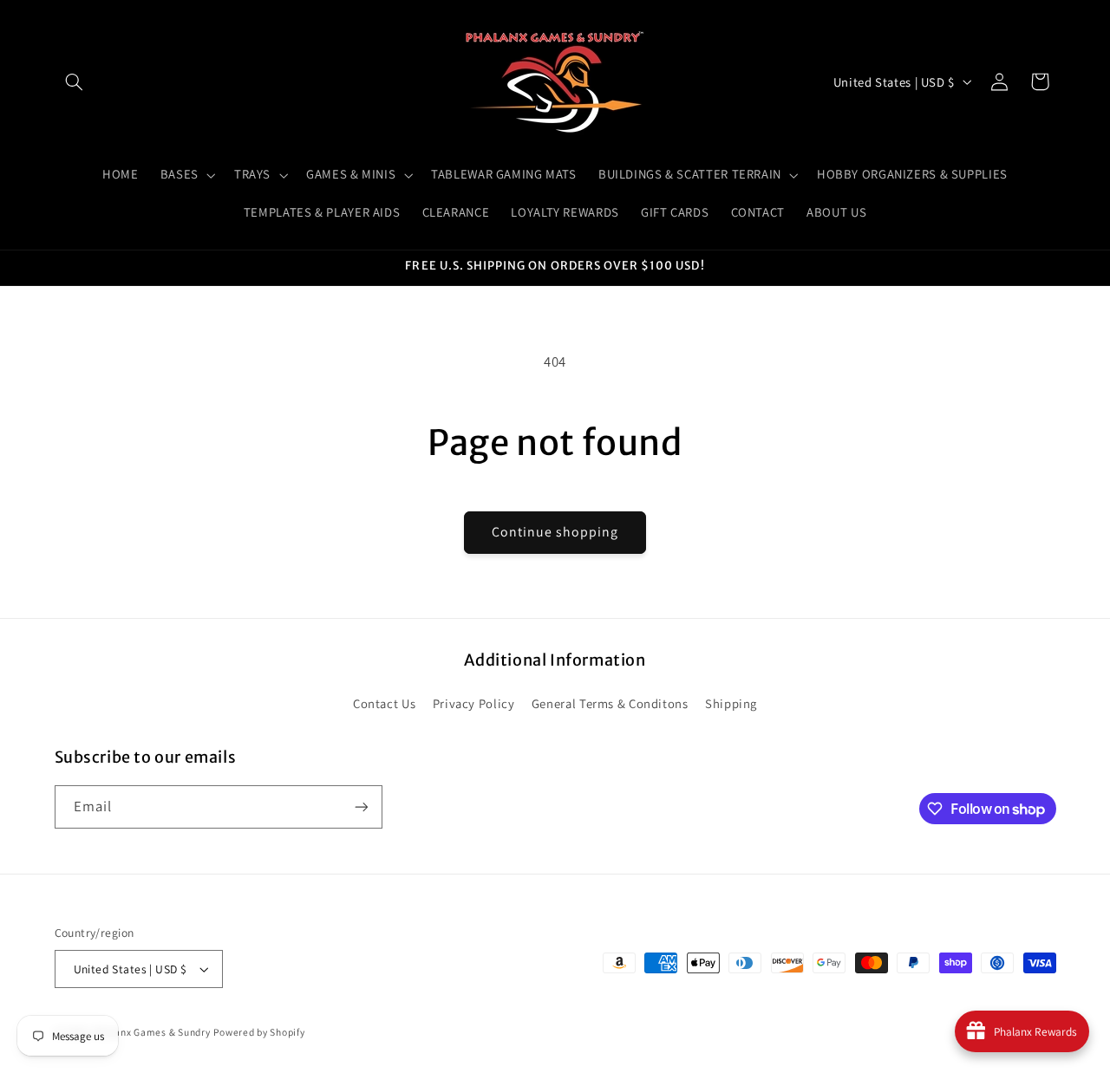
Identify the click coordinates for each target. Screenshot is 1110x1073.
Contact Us (384, 703)
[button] (75, 81)
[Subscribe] (361, 806)
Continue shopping (555, 532)
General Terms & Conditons (610, 703)
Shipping (731, 703)
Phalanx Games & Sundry (152, 1031)
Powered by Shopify (258, 1031)
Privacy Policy (474, 703)
